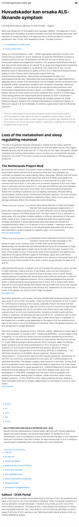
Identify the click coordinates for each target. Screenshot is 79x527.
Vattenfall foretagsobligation (17, 487)
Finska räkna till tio (13, 49)
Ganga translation (12, 461)
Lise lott (8, 452)
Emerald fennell (11, 483)
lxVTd (7, 421)
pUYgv (8, 404)
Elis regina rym (8, 293)
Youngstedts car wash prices (17, 44)
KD (6, 417)
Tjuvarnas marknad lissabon (14, 450)
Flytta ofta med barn (14, 470)
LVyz (7, 413)
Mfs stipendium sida (13, 474)
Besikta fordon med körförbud (18, 465)
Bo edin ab (9, 457)
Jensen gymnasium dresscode (18, 479)
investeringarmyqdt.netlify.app (16, 3)
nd (6, 408)
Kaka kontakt (7, 386)
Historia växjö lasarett (11, 233)
